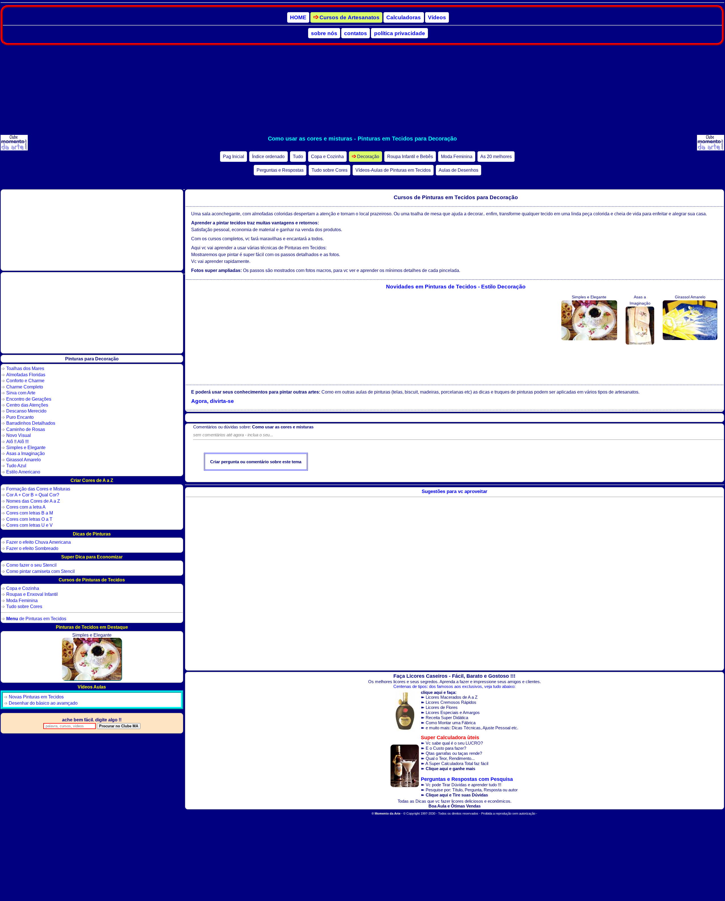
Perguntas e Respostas (280, 170)
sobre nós (324, 33)
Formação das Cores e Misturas (38, 488)
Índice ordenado (268, 156)
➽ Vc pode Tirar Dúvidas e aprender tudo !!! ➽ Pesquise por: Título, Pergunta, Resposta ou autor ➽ (469, 787)
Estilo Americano (23, 471)
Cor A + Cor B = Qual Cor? (32, 494)
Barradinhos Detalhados (30, 423)
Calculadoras (403, 17)
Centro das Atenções (27, 404)
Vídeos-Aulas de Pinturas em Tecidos (393, 170)
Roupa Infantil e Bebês (410, 156)
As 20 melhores (496, 156)
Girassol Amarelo (23, 459)
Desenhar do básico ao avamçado (43, 703)
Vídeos (437, 17)
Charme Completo (24, 386)
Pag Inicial (233, 156)
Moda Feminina (456, 156)
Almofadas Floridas (25, 374)
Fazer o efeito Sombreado (32, 548)
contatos (355, 33)
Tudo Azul (16, 465)
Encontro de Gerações (28, 398)
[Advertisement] (362, 90)
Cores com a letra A (26, 506)
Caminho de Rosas (25, 429)
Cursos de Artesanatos (349, 17)
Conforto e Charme (25, 380)
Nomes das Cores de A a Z (33, 500)
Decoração (368, 156)
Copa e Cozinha (327, 156)
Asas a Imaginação (25, 453)
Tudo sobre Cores (329, 170)
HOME (298, 17)
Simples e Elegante (26, 447)
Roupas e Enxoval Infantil (32, 594)
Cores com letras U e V (29, 525)
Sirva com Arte (20, 392)
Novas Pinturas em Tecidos (36, 696)
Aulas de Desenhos (458, 170)
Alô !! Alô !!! (17, 441)
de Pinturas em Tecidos (36, 618)
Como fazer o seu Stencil (31, 565)
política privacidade (399, 33)
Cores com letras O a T (29, 519)
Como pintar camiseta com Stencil (40, 571)
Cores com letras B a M (29, 512)
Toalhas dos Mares (25, 368)
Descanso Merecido (26, 410)
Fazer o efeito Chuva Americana (38, 542)
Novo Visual (18, 435)
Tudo (298, 156)
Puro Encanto (20, 417)
